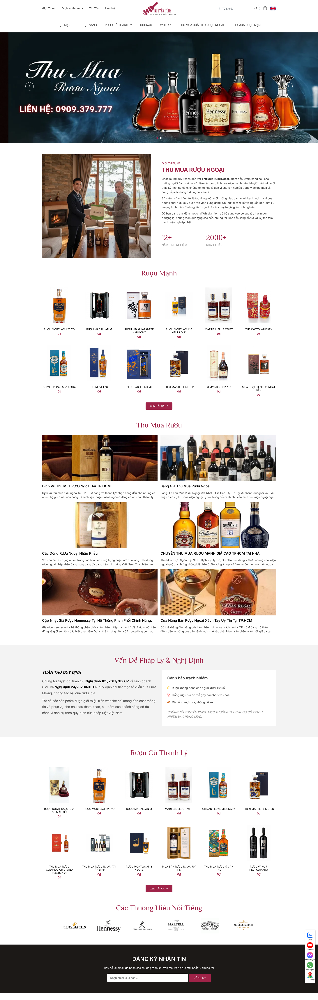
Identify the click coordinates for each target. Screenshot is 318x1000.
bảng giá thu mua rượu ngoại (185, 445)
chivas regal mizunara (59, 346)
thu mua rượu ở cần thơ (218, 827)
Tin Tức (94, 8)
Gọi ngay (310, 969)
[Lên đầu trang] (310, 991)
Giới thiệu (111, 973)
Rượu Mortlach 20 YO (59, 288)
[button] (157, 92)
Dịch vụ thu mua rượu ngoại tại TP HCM (76, 445)
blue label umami (139, 346)
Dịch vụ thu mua (72, 8)
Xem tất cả (157, 365)
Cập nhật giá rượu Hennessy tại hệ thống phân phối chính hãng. (97, 580)
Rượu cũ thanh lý (116, 987)
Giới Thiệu (49, 8)
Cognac (146, 25)
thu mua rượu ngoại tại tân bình (99, 827)
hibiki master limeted (179, 346)
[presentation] (29, 65)
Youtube (310, 949)
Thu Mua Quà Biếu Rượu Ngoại (201, 25)
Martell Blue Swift (219, 288)
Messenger (310, 959)
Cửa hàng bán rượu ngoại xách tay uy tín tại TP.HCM (206, 580)
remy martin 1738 (218, 346)
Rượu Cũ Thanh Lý (118, 25)
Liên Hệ (110, 8)
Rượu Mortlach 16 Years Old (179, 290)
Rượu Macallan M (99, 288)
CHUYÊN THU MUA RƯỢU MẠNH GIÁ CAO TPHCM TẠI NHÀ (210, 512)
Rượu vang (89, 25)
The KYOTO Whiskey (258, 288)
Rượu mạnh (64, 25)
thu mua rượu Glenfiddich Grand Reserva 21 (59, 829)
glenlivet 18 (99, 346)
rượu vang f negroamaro (258, 827)
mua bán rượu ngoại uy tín (179, 827)
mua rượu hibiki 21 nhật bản (258, 348)
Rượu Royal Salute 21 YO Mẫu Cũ (59, 769)
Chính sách (111, 994)
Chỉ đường (310, 979)
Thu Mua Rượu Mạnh (247, 25)
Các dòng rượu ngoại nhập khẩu (70, 512)
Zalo (310, 939)
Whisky (165, 25)
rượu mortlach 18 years (139, 827)
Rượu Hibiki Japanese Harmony (139, 290)
